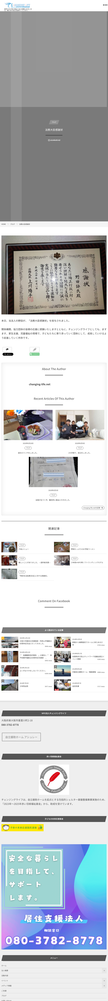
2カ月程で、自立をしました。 (79, 453)
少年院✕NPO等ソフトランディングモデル (87, 562)
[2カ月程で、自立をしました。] (79, 425)
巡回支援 (75, 686)
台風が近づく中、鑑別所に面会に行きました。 (53, 500)
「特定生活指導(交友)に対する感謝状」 (33, 576)
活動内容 (4, 975)
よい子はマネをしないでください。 (33, 670)
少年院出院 (24, 686)
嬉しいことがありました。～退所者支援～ (35, 562)
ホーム (3, 965)
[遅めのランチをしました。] (28, 425)
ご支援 (3, 990)
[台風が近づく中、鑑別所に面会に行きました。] (53, 472)
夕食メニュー (24, 549)
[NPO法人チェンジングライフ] (17, 5)
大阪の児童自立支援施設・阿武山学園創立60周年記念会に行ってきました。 (36, 642)
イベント (4, 980)
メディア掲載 (6, 985)
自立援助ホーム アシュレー (21, 737)
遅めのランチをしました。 (28, 453)
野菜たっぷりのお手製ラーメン (83, 549)
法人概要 (4, 970)
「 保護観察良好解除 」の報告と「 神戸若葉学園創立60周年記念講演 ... (36, 656)
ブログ (54, 122)
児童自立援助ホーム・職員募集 (84, 672)
